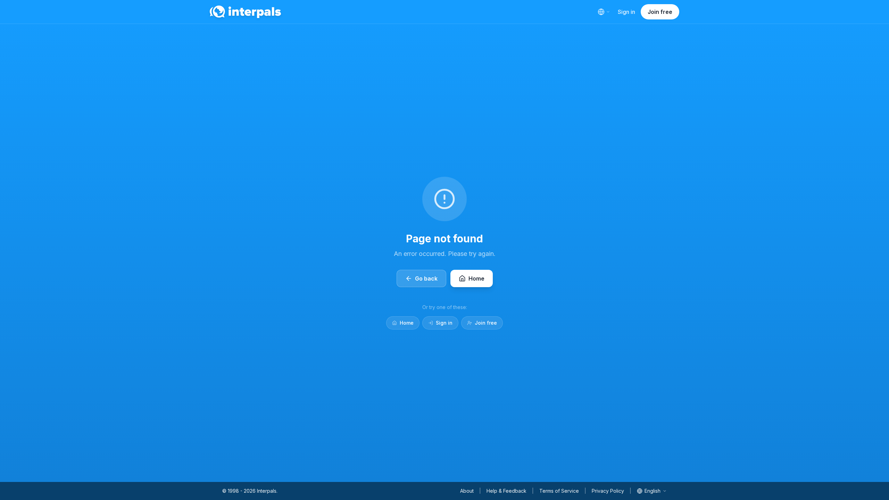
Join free (660, 11)
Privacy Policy (608, 491)
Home (407, 323)
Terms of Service (559, 491)
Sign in (626, 11)
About (467, 491)
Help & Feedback (506, 491)
